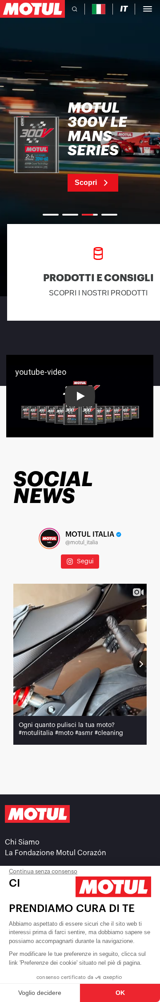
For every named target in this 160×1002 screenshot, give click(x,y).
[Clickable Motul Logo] (32, 9)
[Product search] (74, 8)
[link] (80, 146)
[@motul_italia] (49, 538)
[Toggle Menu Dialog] (147, 9)
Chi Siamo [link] (22, 842)
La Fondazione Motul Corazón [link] (55, 853)
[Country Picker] (99, 9)
